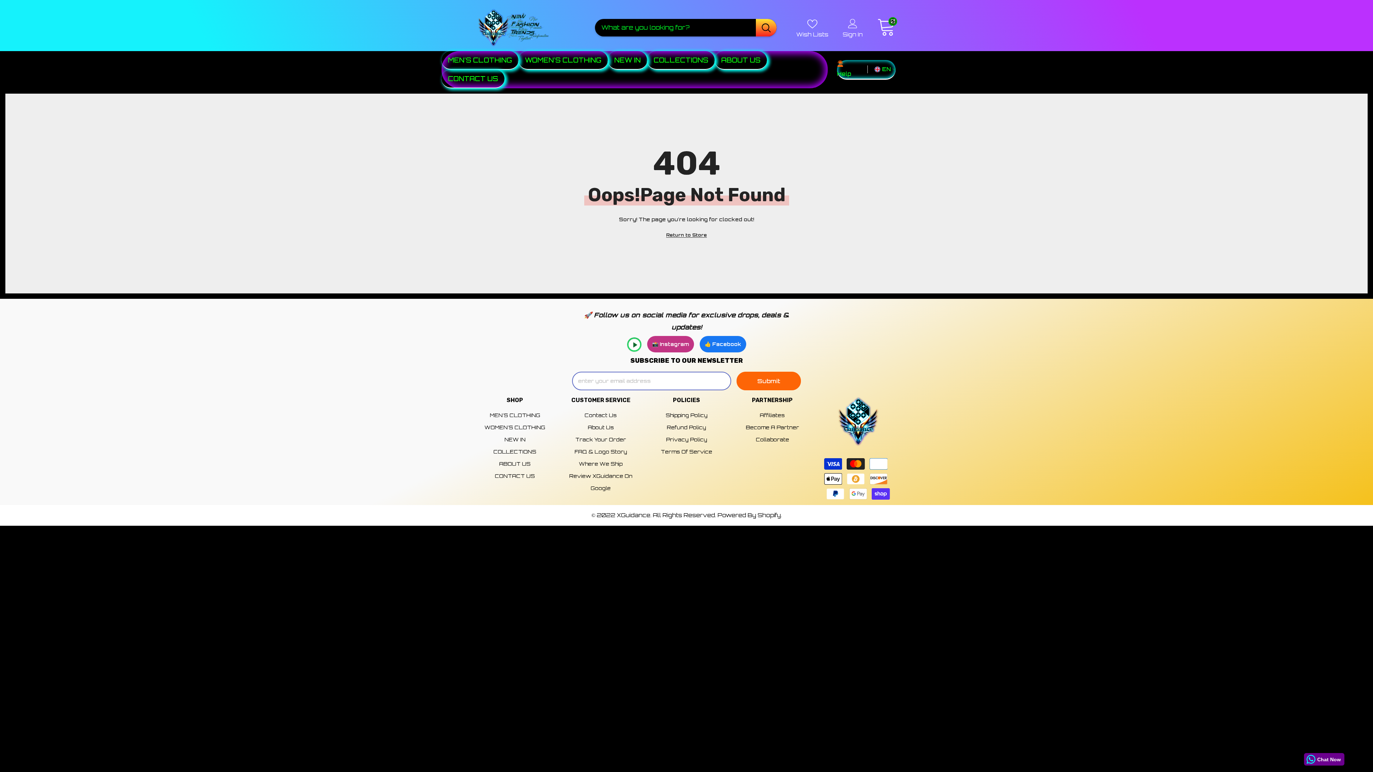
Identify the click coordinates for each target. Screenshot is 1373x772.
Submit (768, 381)
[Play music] (634, 344)
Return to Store (686, 235)
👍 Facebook (723, 344)
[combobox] (675, 27)
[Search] (686, 27)
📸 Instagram (670, 344)
